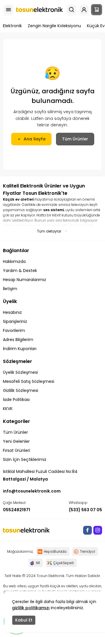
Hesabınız (12, 312)
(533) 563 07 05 (85, 510)
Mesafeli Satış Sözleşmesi (28, 381)
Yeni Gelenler (16, 441)
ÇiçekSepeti (63, 562)
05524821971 (16, 510)
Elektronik (12, 26)
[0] (96, 9)
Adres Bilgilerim (18, 339)
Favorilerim (14, 330)
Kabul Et (23, 620)
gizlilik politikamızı (31, 608)
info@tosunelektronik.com (32, 491)
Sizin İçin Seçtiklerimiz (24, 459)
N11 (38, 562)
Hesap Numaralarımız (24, 280)
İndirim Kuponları (19, 349)
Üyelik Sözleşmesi (20, 372)
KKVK (8, 409)
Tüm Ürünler (75, 139)
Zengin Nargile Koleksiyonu (54, 26)
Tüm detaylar (49, 231)
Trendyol (87, 551)
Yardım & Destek (20, 270)
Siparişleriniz (15, 321)
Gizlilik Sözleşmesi (20, 390)
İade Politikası (16, 399)
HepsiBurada (55, 551)
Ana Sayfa (35, 139)
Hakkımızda (14, 261)
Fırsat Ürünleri (16, 450)
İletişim (10, 289)
